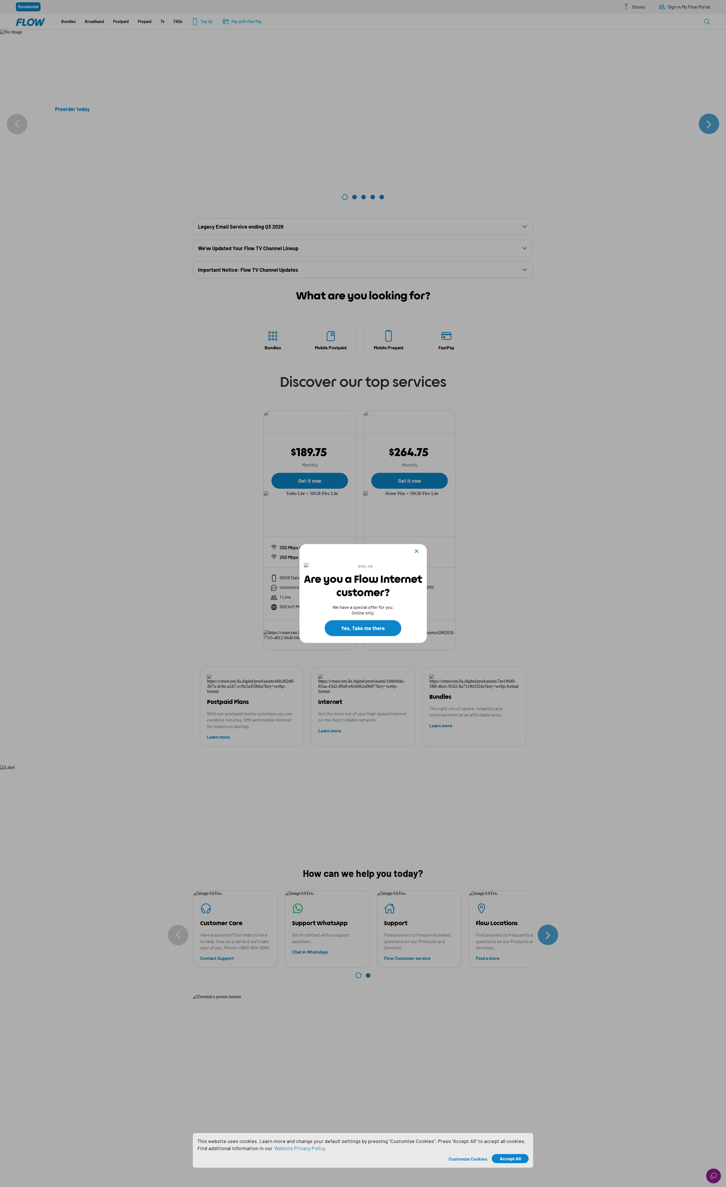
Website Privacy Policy (299, 1148)
